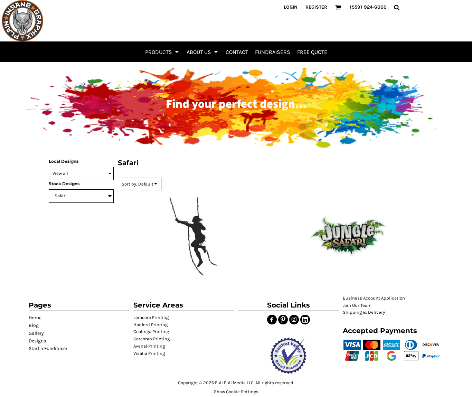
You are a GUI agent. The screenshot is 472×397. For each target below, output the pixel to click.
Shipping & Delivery (364, 312)
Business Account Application (374, 298)
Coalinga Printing (151, 331)
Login (291, 7)
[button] (162, 51)
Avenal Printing (149, 346)
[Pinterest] (283, 319)
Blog (34, 325)
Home (35, 318)
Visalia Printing (149, 353)
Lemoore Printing (151, 317)
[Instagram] (294, 319)
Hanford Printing (150, 324)
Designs (37, 341)
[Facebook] (272, 319)
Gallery (36, 333)
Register (316, 7)
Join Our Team (357, 305)
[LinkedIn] (305, 319)
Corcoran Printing (151, 338)
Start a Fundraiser (48, 348)
